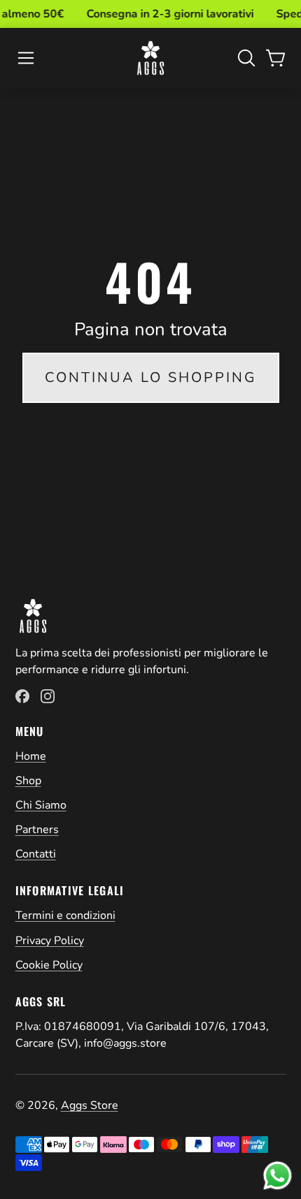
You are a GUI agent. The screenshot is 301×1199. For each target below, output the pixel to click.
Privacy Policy (49, 940)
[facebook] (22, 696)
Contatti (35, 854)
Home (30, 756)
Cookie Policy (49, 965)
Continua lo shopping (151, 377)
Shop (28, 780)
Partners (37, 829)
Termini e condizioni (65, 915)
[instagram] (48, 696)
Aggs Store (89, 1105)
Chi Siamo (40, 805)
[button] (25, 57)
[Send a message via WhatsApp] (277, 1175)
